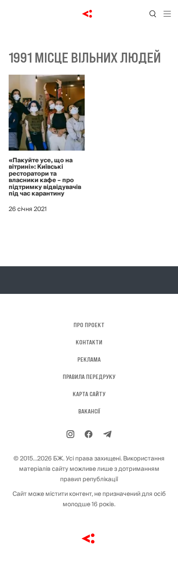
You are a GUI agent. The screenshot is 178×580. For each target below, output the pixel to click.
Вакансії (89, 411)
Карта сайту (89, 394)
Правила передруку (89, 376)
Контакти (89, 342)
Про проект (89, 325)
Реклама (89, 359)
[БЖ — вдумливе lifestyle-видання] (89, 13)
